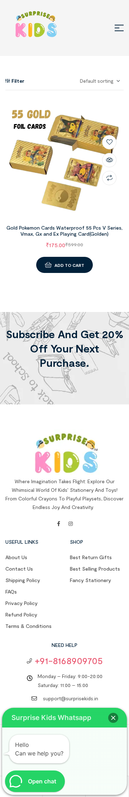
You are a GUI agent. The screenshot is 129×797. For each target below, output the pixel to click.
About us (16, 557)
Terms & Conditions (28, 626)
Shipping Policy (22, 580)
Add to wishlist (109, 142)
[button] (113, 718)
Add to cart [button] (69, 265)
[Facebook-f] (58, 524)
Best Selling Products (95, 569)
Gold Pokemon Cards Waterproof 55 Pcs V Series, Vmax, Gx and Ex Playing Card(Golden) (64, 231)
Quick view (109, 160)
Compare (109, 178)
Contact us (19, 569)
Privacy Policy (21, 603)
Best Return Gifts (91, 557)
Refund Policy (21, 614)
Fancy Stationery (90, 580)
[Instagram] (71, 524)
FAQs (11, 592)
